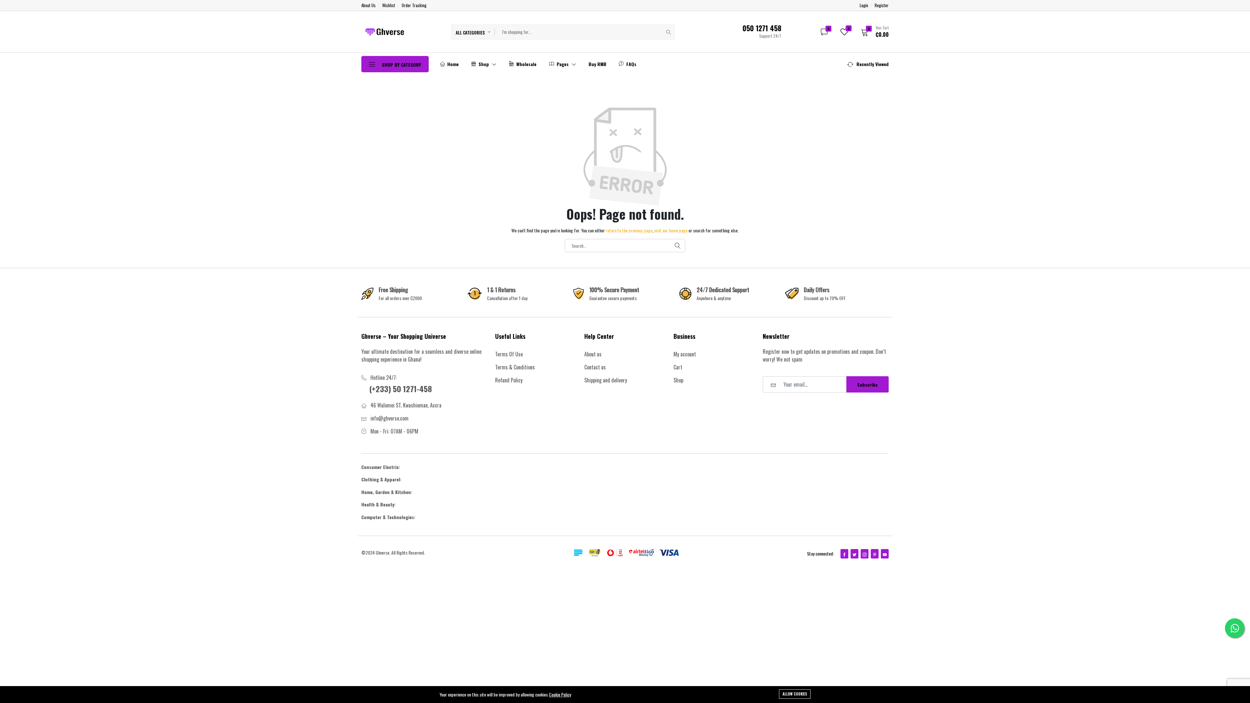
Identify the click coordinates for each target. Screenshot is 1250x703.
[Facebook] (844, 553)
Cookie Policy (560, 694)
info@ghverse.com (389, 418)
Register (882, 5)
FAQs (630, 64)
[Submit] (668, 32)
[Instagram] (864, 553)
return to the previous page (629, 230)
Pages (562, 64)
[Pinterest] (875, 553)
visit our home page (671, 230)
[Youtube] (885, 553)
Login (864, 5)
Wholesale (525, 64)
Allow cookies (795, 693)
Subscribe (867, 384)
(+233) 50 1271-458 (400, 388)
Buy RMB (597, 64)
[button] (872, 31)
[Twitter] (854, 553)
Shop (483, 64)
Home (452, 64)
